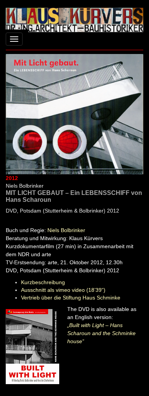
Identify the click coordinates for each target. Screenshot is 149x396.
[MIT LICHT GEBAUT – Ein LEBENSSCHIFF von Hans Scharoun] (74, 114)
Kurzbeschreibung (43, 282)
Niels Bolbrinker (66, 230)
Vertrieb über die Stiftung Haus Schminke (70, 298)
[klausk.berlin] (74, 19)
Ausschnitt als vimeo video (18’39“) (63, 290)
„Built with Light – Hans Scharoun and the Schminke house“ (101, 333)
